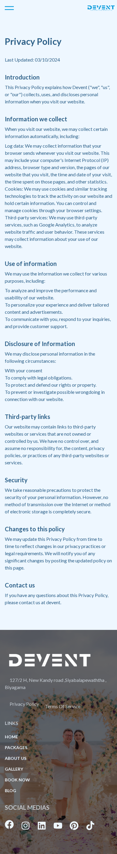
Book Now (17, 779)
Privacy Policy (24, 704)
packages (16, 747)
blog (10, 790)
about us (15, 758)
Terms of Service (62, 706)
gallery (14, 769)
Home (11, 736)
